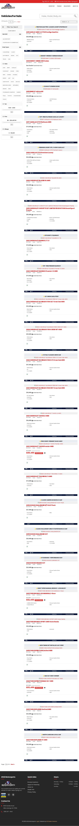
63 (26, 671)
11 (26, 201)
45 (26, 291)
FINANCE (59, 6)
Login (37, 821)
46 (26, 230)
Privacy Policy (32, 792)
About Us (30, 787)
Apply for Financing (33, 785)
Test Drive (54, 51)
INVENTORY (52, 6)
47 (26, 469)
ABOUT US (75, 6)
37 (26, 552)
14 (26, 408)
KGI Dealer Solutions (51, 821)
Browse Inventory (33, 782)
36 (26, 261)
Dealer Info (31, 789)
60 (26, 173)
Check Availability (70, 51)
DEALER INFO (67, 6)
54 (26, 380)
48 (26, 142)
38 (26, 322)
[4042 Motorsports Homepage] (13, 783)
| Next (18, 22)
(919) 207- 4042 (48, 1)
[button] (32, 36)
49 (26, 702)
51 (26, 760)
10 (26, 51)
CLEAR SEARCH (12, 31)
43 (26, 436)
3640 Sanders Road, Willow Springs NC (67, 1)
